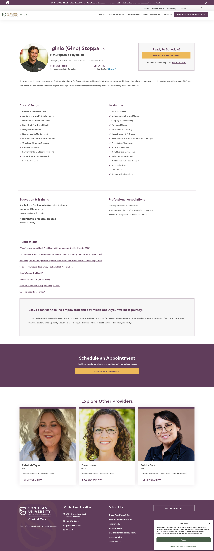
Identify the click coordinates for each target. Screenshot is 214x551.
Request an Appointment (166, 55)
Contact (146, 8)
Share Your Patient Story (120, 514)
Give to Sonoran (173, 508)
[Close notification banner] (206, 3)
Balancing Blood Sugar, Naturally (35, 279)
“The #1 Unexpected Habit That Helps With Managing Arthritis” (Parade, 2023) (55, 248)
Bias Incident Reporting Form (122, 532)
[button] (209, 523)
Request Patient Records (120, 519)
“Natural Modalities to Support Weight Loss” (40, 285)
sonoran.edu (114, 523)
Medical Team (134, 14)
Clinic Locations (150, 14)
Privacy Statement (190, 546)
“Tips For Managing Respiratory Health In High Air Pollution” (46, 266)
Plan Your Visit (115, 14)
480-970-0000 (179, 62)
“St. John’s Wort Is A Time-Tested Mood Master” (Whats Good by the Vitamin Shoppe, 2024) (61, 254)
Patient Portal (158, 8)
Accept (183, 540)
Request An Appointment (191, 14)
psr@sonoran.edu (73, 525)
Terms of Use (115, 541)
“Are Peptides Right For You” (32, 291)
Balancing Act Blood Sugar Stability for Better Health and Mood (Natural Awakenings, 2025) (61, 260)
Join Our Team (115, 528)
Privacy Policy (115, 537)
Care (100, 14)
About (166, 14)
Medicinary (171, 8)
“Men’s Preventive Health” (31, 273)
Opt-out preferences (176, 546)
